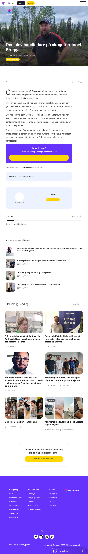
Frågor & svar (33, 506)
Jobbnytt (33, 82)
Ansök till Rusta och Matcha (44, 459)
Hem (7, 82)
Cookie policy (13, 545)
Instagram (53, 494)
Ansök (30, 3)
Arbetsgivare (14, 506)
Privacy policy (24, 545)
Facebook (53, 498)
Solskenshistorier (12, 59)
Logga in (21, 3)
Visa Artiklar (19, 202)
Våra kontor (13, 513)
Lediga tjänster (34, 498)
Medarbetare (14, 509)
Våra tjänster (14, 502)
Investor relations (34, 509)
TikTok (51, 502)
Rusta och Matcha (16, 498)
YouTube (52, 506)
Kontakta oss (14, 517)
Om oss (31, 502)
